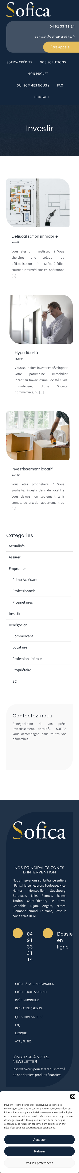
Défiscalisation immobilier (35, 236)
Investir (16, 242)
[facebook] (35, 854)
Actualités (16, 545)
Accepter (39, 1139)
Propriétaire (21, 669)
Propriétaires (22, 602)
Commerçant (22, 635)
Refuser (39, 1151)
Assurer (14, 557)
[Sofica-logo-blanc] (39, 823)
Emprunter (17, 568)
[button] (73, 1096)
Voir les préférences (39, 1163)
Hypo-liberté (26, 353)
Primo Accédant (24, 579)
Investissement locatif (32, 469)
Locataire (19, 647)
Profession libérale (27, 658)
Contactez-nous (32, 715)
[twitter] (44, 854)
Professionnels (23, 590)
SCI (15, 681)
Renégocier (18, 624)
